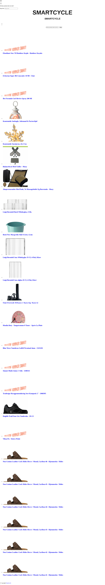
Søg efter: (2, 8)
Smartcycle (8, 583)
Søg (61, 27)
